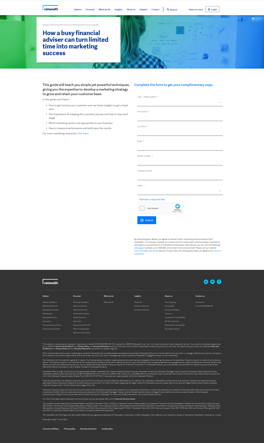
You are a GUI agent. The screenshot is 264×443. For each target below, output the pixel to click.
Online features (79, 317)
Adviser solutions (50, 302)
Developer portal (172, 329)
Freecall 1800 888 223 (204, 306)
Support (143, 9)
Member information (82, 332)
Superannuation (80, 306)
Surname (141, 126)
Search (173, 10)
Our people (169, 306)
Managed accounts (51, 310)
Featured (138, 302)
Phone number (144, 156)
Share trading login (81, 329)
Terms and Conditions (64, 346)
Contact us (200, 302)
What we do (104, 9)
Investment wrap (50, 317)
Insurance (47, 321)
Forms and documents (52, 325)
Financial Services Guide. (125, 399)
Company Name (144, 171)
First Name (142, 111)
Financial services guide (175, 325)
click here (82, 133)
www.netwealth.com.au (145, 251)
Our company (170, 302)
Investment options (81, 313)
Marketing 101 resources (61, 25)
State (139, 185)
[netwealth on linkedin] (206, 281)
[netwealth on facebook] (219, 281)
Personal (90, 9)
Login (214, 9)
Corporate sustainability (175, 317)
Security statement (88, 429)
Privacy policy (69, 429)
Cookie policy (107, 429)
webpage (138, 248)
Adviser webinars (141, 306)
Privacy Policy (83, 346)
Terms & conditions (51, 429)
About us (131, 9)
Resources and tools (51, 329)
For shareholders (172, 310)
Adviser (78, 9)
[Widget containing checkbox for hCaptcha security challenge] (160, 208)
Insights (118, 9)
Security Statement (101, 346)
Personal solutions (81, 302)
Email (139, 141)
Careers (168, 313)
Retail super (48, 313)
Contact (156, 9)
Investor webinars (141, 310)
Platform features (50, 306)
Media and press (172, 321)
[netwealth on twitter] (212, 281)
